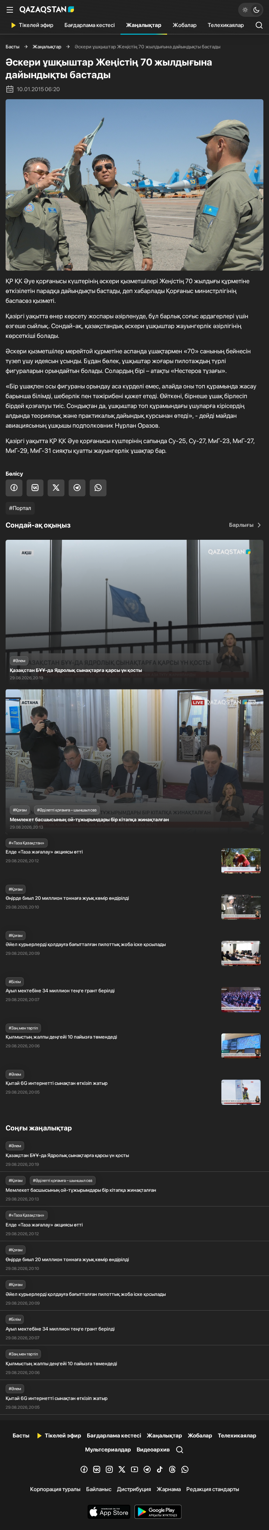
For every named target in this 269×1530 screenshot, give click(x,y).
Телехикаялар (226, 25)
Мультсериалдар (108, 1449)
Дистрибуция (134, 1489)
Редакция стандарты (212, 1489)
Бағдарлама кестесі (89, 25)
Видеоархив (153, 1449)
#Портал (20, 508)
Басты (12, 46)
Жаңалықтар (143, 25)
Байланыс (98, 1489)
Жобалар (184, 25)
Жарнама (169, 1489)
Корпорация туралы (55, 1489)
